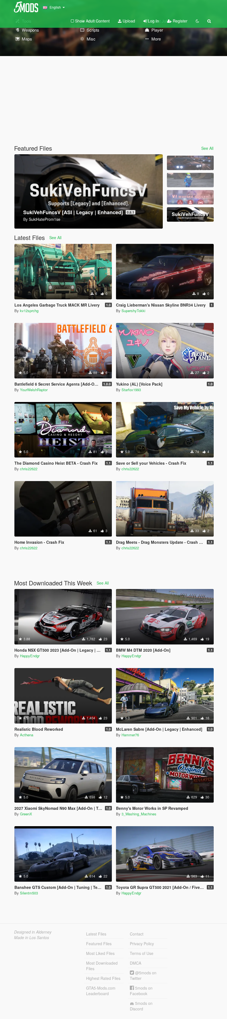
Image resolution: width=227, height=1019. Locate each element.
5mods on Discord (141, 1006)
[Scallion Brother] (190, 180)
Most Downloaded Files (102, 965)
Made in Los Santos (31, 937)
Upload (128, 21)
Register (179, 21)
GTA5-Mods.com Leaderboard (100, 990)
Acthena (26, 734)
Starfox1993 (131, 389)
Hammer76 (130, 734)
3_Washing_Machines (139, 813)
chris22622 (28, 468)
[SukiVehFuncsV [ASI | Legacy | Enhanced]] (190, 214)
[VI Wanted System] (190, 197)
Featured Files (99, 943)
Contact (136, 934)
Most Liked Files (100, 953)
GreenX (26, 813)
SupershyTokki (133, 310)
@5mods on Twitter (143, 975)
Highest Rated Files (103, 978)
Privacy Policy (142, 943)
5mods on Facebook (141, 990)
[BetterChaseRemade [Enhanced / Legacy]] (190, 163)
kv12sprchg (29, 310)
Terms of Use (141, 953)
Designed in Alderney (32, 932)
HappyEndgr (30, 655)
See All (207, 148)
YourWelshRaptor (34, 389)
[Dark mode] (197, 21)
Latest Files (96, 934)
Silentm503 (29, 893)
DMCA (135, 963)
